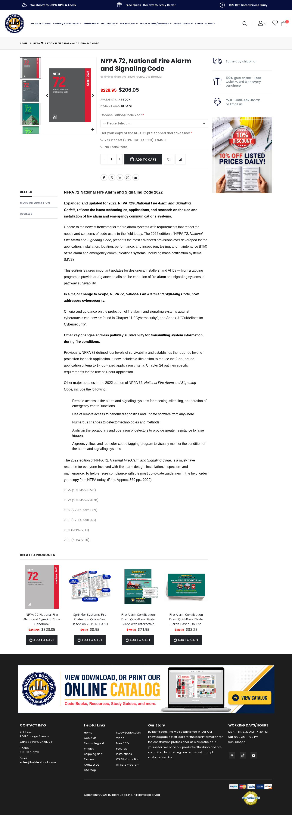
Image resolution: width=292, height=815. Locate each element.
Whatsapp (127, 177)
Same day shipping (240, 61)
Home (23, 43)
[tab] (39, 193)
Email (135, 177)
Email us (236, 104)
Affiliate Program (127, 765)
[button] (92, 130)
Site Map (90, 770)
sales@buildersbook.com (38, 762)
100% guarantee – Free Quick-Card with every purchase (243, 82)
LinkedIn (120, 177)
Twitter (111, 177)
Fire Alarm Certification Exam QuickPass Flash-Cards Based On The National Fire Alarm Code (186, 619)
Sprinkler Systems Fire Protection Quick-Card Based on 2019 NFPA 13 (90, 619)
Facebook (103, 177)
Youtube (254, 755)
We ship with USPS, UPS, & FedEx (53, 5)
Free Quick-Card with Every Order (151, 5)
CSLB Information (127, 759)
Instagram (232, 755)
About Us (90, 738)
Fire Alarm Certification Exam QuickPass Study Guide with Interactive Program (138, 619)
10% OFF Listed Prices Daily (248, 5)
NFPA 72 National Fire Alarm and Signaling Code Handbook (41, 619)
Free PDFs (122, 743)
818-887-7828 (29, 752)
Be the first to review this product (139, 77)
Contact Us (91, 765)
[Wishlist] (275, 24)
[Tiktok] (243, 755)
